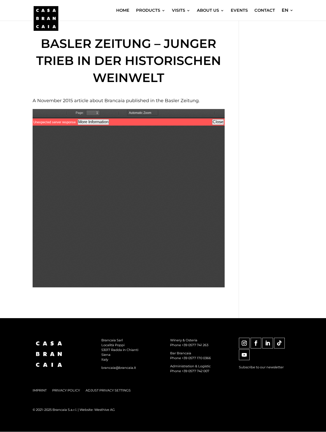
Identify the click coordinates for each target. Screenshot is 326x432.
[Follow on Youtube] (244, 354)
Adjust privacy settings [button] (108, 390)
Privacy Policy (66, 390)
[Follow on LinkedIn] (267, 343)
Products (148, 11)
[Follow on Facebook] (256, 343)
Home (122, 11)
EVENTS (239, 11)
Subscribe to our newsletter (261, 367)
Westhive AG (104, 410)
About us (208, 11)
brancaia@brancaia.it (118, 368)
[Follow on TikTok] (279, 343)
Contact (264, 11)
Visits (178, 11)
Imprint (40, 390)
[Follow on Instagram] (244, 343)
